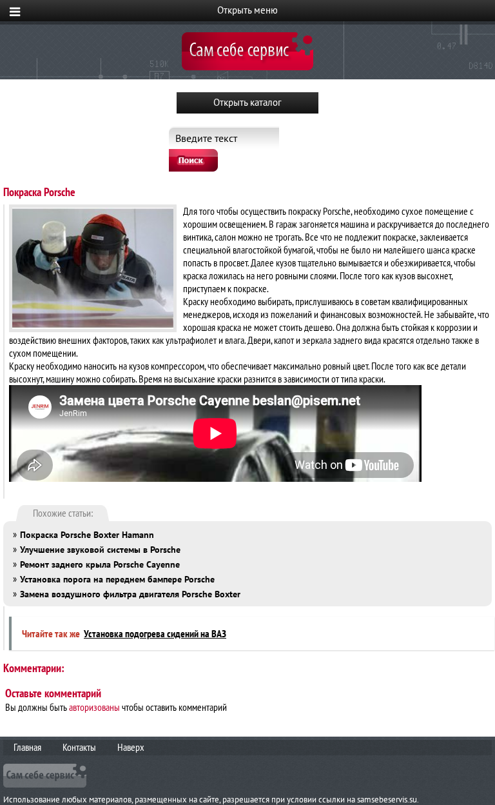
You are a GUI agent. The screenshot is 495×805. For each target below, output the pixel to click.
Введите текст (206, 138)
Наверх (130, 746)
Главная (27, 746)
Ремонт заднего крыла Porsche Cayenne (100, 564)
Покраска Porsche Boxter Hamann (87, 535)
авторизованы (94, 707)
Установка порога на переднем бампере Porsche (117, 579)
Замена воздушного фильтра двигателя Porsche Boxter (130, 594)
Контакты (79, 746)
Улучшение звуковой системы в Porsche (100, 549)
